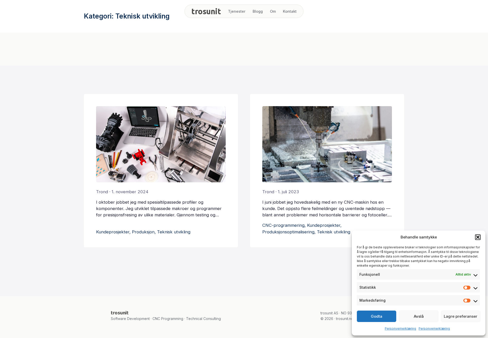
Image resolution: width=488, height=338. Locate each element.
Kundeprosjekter (112, 231)
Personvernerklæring (400, 328)
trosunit (206, 11)
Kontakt (290, 11)
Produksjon (143, 231)
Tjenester (237, 11)
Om (273, 11)
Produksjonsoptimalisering (288, 231)
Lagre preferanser (460, 316)
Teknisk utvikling (173, 231)
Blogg (258, 11)
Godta (376, 316)
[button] (477, 237)
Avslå (419, 316)
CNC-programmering (283, 225)
